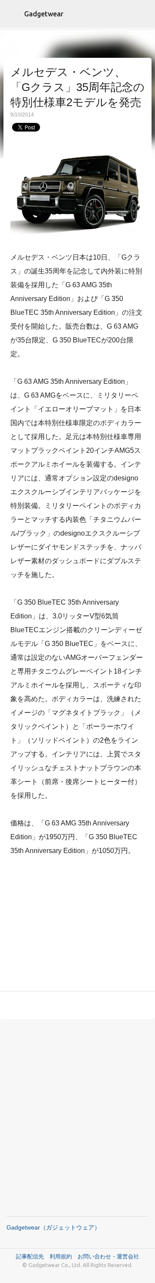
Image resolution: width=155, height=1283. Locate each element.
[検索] (143, 13)
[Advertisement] (77, 925)
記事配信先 (30, 1256)
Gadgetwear (43, 14)
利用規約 (64, 1256)
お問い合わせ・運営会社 (108, 1256)
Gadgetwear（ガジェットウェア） (53, 1227)
